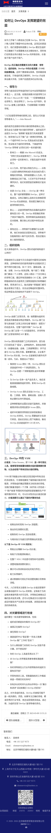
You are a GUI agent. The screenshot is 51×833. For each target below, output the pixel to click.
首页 (13, 11)
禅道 (15, 811)
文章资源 (22, 11)
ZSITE (22, 811)
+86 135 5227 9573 (27, 781)
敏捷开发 (46, 811)
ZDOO (30, 811)
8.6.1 (25, 824)
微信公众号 (8, 34)
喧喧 (38, 811)
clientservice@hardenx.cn (23, 746)
